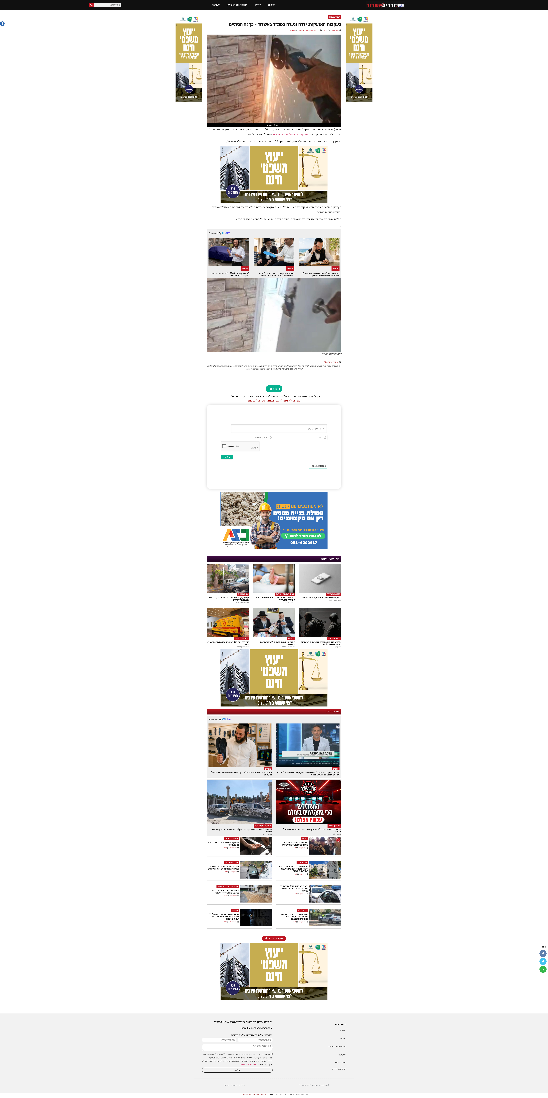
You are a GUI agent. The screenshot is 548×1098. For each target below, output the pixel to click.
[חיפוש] (91, 5)
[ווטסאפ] (543, 969)
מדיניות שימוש (246, 1094)
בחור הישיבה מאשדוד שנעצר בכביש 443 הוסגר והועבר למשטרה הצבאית (294, 916)
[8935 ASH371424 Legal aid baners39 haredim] (274, 202)
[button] (2, 23)
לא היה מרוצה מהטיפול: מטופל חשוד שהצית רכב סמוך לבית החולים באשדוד (293, 869)
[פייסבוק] (543, 953)
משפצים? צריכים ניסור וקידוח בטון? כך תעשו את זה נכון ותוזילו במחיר (242, 830)
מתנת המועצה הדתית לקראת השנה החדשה (277, 643)
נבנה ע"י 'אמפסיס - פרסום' (234, 1085)
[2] (274, 705)
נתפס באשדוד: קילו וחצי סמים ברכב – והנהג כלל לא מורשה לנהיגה (294, 888)
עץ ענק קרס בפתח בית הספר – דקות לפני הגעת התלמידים (229, 598)
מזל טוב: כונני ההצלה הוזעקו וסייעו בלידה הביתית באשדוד (275, 598)
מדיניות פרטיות (339, 1069)
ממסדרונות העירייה (237, 4)
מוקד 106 (328, 362)
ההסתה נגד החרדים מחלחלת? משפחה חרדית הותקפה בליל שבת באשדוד (224, 916)
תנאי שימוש (340, 1062)
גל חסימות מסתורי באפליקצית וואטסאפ (322, 597)
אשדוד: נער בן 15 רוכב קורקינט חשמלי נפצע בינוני (228, 643)
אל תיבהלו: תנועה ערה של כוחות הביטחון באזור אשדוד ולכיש (321, 643)
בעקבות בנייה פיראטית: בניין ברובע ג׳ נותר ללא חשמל (225, 891)
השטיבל (216, 4)
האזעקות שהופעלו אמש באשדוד (291, 134)
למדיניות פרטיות (260, 1094)
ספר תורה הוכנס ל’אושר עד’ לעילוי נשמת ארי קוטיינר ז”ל (295, 843)
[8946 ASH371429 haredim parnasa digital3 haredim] (274, 548)
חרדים (258, 4)
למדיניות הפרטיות (248, 1064)
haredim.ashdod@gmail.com (257, 1027)
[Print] (359, 101)
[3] (189, 90)
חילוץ (335, 362)
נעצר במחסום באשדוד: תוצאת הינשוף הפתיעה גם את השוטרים (223, 867)
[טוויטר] (543, 961)
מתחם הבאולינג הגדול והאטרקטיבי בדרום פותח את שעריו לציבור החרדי (309, 830)
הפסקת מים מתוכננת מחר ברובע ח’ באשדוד (223, 843)
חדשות (271, 4)
